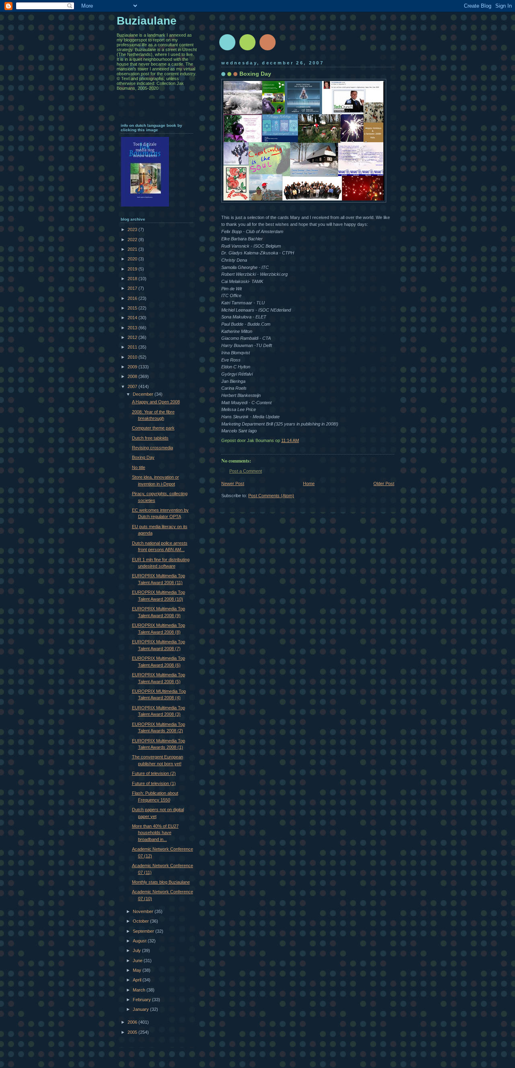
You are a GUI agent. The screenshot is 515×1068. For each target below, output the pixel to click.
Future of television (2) (154, 773)
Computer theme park (153, 428)
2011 (133, 347)
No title (138, 467)
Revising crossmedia (152, 447)
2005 (133, 1032)
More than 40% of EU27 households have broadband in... (155, 833)
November (143, 911)
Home (309, 483)
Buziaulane (147, 20)
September (144, 931)
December (143, 394)
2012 (133, 337)
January (141, 1009)
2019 (133, 268)
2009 (133, 366)
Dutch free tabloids (150, 438)
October (141, 921)
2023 (133, 229)
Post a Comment (245, 471)
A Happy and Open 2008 (156, 401)
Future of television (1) (154, 783)
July (137, 950)
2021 (133, 249)
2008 (133, 376)
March (139, 989)
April (137, 979)
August (140, 940)
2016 (133, 298)
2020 (133, 258)
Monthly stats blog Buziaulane (161, 882)
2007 (133, 386)
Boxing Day (143, 457)
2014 (133, 317)
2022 (133, 239)
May (137, 970)
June (138, 960)
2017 (133, 288)
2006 (133, 1022)
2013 (133, 327)
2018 (133, 278)
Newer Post (232, 483)
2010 (133, 357)
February (142, 999)
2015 (133, 308)
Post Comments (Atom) (271, 495)
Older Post (383, 483)
